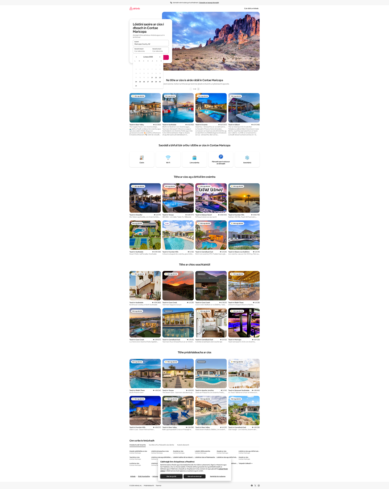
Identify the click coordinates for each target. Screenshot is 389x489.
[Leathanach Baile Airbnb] (134, 8)
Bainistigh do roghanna (217, 476)
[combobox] (150, 44)
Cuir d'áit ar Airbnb (251, 8)
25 (140, 82)
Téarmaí (158, 485)
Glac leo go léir (171, 476)
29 (156, 82)
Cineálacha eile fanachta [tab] (137, 445)
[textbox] (141, 51)
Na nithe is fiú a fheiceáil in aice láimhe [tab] (161, 445)
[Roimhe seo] (190, 89)
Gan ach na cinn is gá (194, 476)
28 (152, 82)
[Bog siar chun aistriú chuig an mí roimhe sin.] (136, 57)
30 (160, 82)
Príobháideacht (149, 485)
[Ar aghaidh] (198, 89)
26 (144, 82)
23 (160, 77)
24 (136, 82)
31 (136, 86)
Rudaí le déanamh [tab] (183, 445)
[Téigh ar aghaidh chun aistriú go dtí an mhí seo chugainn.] (159, 57)
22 (156, 77)
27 (148, 82)
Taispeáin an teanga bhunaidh (209, 3)
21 (152, 77)
